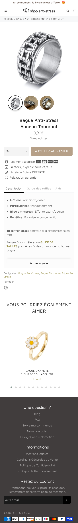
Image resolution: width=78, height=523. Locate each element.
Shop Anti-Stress (21, 513)
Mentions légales (37, 454)
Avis (58, 188)
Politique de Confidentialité (37, 465)
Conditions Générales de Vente (37, 459)
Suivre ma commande (37, 425)
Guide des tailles (39, 188)
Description (13, 188)
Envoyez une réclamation (37, 437)
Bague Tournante (51, 273)
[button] (11, 387)
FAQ (37, 419)
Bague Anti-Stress (28, 273)
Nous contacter (37, 431)
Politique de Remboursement (37, 471)
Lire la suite (40, 263)
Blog (37, 414)
